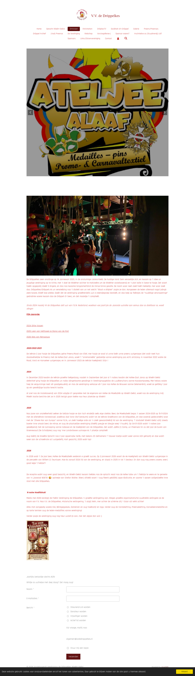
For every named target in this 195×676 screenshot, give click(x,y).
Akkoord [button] (184, 671)
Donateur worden (78, 611)
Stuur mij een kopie (79, 648)
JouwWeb (164, 667)
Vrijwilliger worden (78, 616)
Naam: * (30, 589)
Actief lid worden (78, 620)
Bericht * (30, 607)
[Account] (118, 38)
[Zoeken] (125, 38)
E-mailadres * (33, 598)
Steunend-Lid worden (80, 607)
